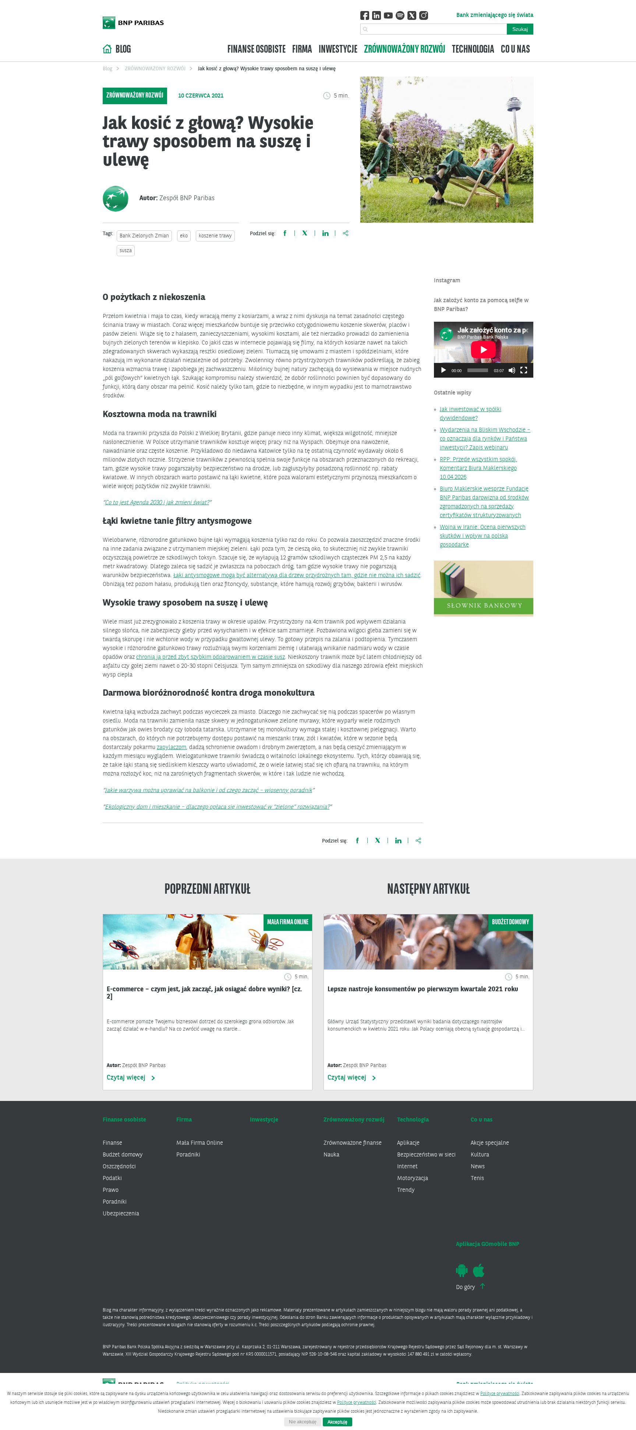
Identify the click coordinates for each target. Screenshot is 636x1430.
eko (184, 236)
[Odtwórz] (443, 370)
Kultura (480, 1155)
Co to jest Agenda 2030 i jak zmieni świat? (157, 503)
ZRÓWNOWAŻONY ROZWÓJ (155, 68)
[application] (483, 350)
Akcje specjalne (490, 1143)
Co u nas (515, 50)
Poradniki (115, 1202)
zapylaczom (171, 748)
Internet (407, 1167)
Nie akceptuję (303, 1421)
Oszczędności (119, 1167)
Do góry (466, 1287)
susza (126, 250)
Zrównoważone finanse (353, 1143)
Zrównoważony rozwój (404, 50)
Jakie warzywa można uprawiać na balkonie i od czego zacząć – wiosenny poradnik (208, 791)
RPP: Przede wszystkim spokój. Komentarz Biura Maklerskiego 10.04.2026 (478, 468)
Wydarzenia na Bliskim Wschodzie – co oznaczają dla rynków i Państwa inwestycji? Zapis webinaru (485, 439)
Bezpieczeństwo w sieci (426, 1155)
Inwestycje (338, 50)
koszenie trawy (215, 236)
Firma (302, 50)
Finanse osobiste (256, 50)
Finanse (112, 1143)
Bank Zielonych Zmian (144, 236)
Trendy (406, 1190)
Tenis (477, 1179)
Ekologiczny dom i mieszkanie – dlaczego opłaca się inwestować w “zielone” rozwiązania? (217, 807)
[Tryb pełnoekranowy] (523, 370)
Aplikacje (408, 1143)
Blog (123, 50)
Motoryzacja (412, 1179)
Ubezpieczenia (121, 1214)
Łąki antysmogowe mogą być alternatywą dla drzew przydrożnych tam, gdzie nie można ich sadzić (296, 576)
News (478, 1167)
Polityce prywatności (499, 1394)
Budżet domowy (123, 1155)
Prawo (111, 1190)
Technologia (473, 50)
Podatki (112, 1179)
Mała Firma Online (199, 1143)
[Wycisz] (512, 370)
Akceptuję (337, 1421)
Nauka (331, 1155)
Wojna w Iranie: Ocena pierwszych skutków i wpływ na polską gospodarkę (483, 536)
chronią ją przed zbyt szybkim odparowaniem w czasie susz (210, 657)
